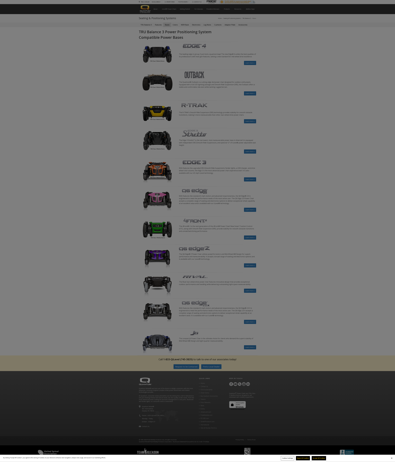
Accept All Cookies (319, 458)
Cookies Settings (287, 458)
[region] (197, 458)
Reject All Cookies (303, 458)
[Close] (391, 458)
